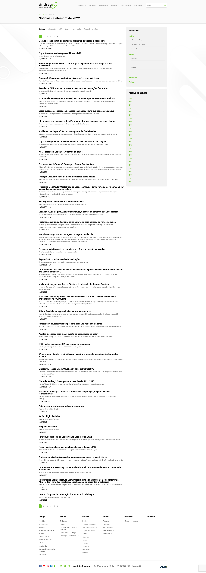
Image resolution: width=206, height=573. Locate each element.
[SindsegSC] (48, 5)
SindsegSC (42, 517)
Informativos (107, 533)
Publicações (133, 77)
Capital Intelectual (137, 49)
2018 (130, 125)
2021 (130, 115)
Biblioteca (63, 521)
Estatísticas (128, 517)
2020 (130, 118)
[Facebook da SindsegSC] (40, 566)
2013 (130, 142)
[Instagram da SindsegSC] (48, 566)
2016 (130, 132)
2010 (130, 152)
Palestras (134, 72)
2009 (130, 155)
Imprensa (106, 517)
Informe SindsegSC (55, 29)
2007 (130, 162)
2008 (130, 158)
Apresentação (43, 524)
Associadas (42, 554)
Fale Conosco (150, 517)
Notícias (42, 29)
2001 (130, 182)
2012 (130, 145)
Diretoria (42, 533)
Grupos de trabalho (45, 540)
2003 (130, 175)
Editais (62, 524)
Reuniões (134, 58)
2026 (130, 98)
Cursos (133, 63)
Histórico (42, 527)
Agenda (131, 54)
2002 (130, 178)
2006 (130, 165)
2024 (130, 105)
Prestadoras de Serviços (68, 533)
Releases (106, 521)
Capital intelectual (91, 29)
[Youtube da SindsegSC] (44, 566)
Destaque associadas (73, 29)
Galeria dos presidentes (47, 530)
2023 (130, 108)
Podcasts (132, 82)
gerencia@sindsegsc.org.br (82, 566)
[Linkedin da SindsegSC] (51, 566)
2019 (130, 122)
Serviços (63, 517)
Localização (43, 546)
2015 (130, 135)
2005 (130, 168)
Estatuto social (44, 537)
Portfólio (42, 521)
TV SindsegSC (108, 527)
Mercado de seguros (131, 521)
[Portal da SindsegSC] (55, 566)
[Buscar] (165, 5)
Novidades (85, 517)
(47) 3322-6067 (65, 566)
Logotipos (106, 524)
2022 (130, 112)
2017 (130, 128)
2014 (130, 138)
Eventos (133, 67)
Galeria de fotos (108, 530)
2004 (130, 172)
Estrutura (42, 543)
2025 (130, 102)
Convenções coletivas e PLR (69, 536)
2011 (130, 148)
